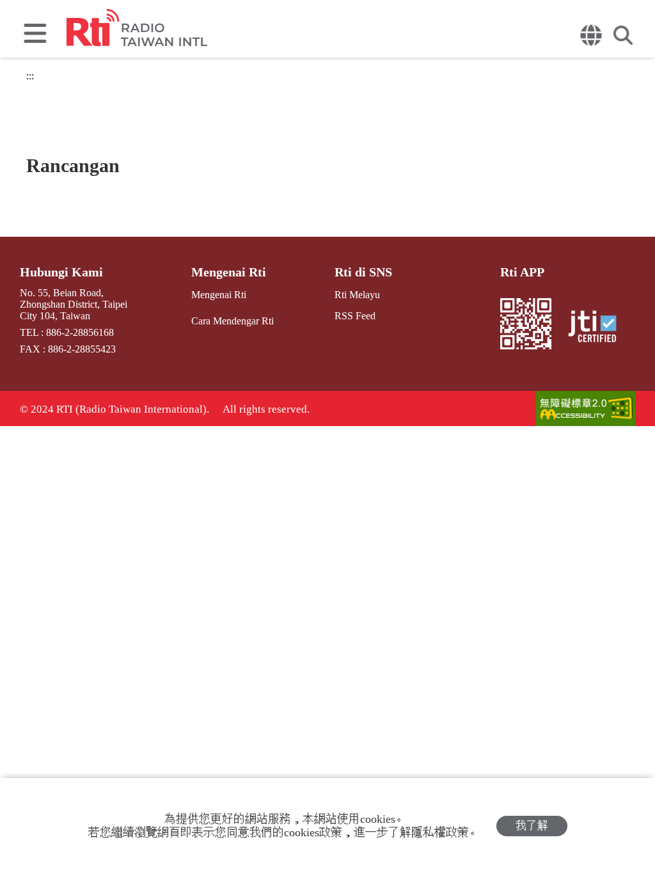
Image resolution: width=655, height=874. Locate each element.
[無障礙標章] (585, 410)
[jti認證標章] (596, 328)
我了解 (532, 826)
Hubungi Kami (61, 272)
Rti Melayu (357, 294)
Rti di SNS (363, 272)
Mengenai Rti (228, 272)
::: (30, 75)
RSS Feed (355, 315)
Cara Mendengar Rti (232, 320)
